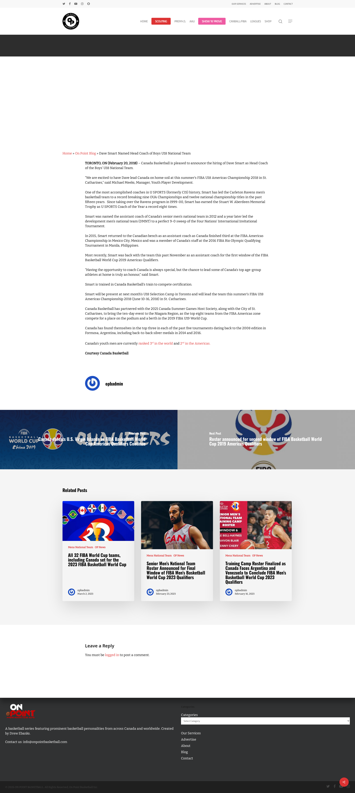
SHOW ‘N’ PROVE (212, 21)
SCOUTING (161, 21)
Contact (288, 4)
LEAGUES (255, 21)
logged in (112, 655)
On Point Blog (85, 153)
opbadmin (114, 383)
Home (67, 153)
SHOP (268, 21)
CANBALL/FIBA (237, 21)
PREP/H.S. (180, 21)
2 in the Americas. (195, 343)
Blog (277, 4)
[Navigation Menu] (290, 21)
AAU (192, 21)
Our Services (239, 4)
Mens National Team (80, 547)
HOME (144, 21)
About (267, 4)
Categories (189, 715)
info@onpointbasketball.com (45, 742)
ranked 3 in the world (155, 343)
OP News (100, 547)
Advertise (255, 4)
